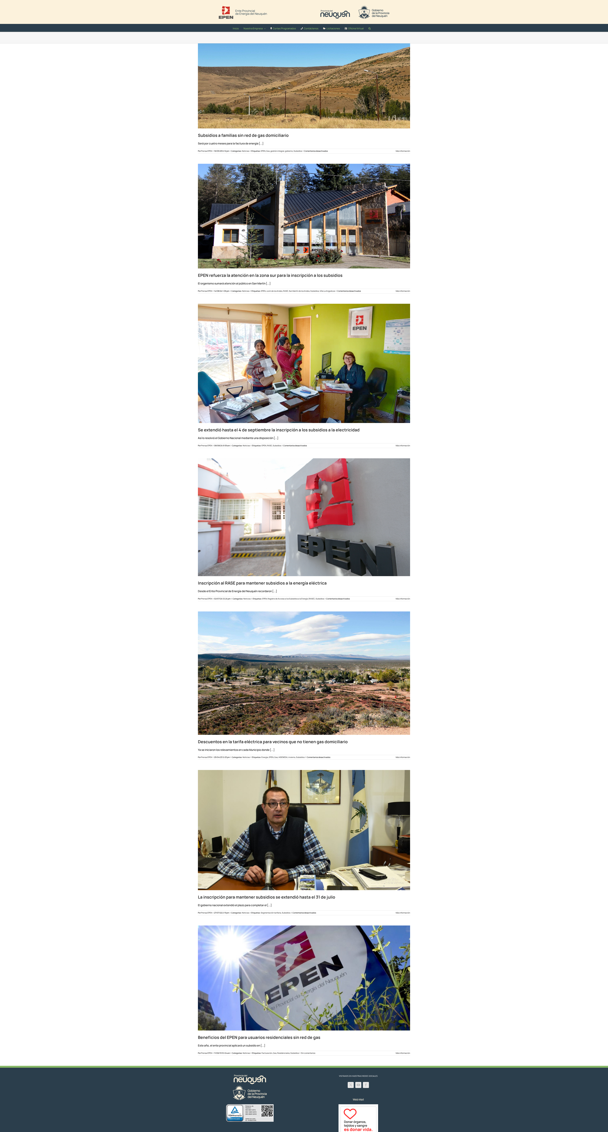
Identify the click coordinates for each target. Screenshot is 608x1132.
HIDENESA (283, 757)
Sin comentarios (308, 1053)
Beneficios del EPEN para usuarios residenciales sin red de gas (259, 1037)
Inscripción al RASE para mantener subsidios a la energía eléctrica (262, 583)
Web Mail (358, 1099)
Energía (264, 757)
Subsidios (298, 151)
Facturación (267, 1053)
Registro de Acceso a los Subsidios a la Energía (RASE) (291, 598)
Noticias (245, 151)
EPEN (263, 151)
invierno (291, 757)
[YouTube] (358, 1085)
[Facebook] (366, 1085)
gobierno (289, 151)
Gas (268, 151)
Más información (403, 151)
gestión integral (277, 151)
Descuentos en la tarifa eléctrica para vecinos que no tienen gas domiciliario (273, 741)
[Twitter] (351, 1085)
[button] (369, 28)
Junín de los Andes (274, 291)
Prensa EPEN (206, 151)
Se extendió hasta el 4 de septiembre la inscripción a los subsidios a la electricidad (279, 430)
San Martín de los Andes (299, 291)
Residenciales (283, 1053)
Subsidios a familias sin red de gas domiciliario (243, 135)
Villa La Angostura (327, 291)
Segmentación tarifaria (271, 912)
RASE (285, 291)
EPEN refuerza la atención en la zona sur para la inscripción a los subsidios (270, 275)
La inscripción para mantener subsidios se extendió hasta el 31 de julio (266, 897)
